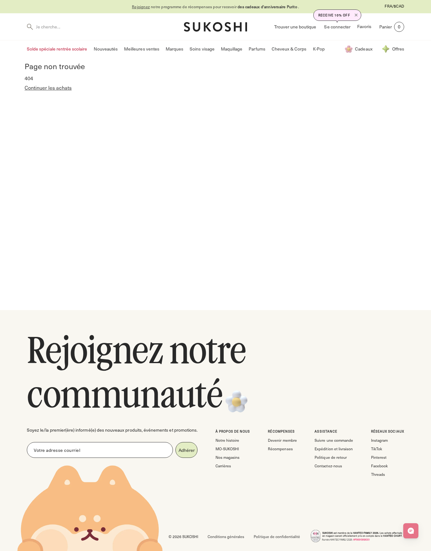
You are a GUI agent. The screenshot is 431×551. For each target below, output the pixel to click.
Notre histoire (227, 440)
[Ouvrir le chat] (410, 530)
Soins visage (202, 48)
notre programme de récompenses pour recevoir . (215, 6)
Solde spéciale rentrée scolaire (57, 48)
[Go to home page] (215, 27)
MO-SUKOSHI (227, 449)
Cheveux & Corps (289, 48)
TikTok (376, 449)
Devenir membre (282, 440)
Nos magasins (227, 457)
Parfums (257, 48)
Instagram (379, 440)
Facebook (379, 466)
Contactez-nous (328, 466)
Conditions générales (226, 536)
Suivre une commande (334, 440)
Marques (174, 48)
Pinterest (379, 457)
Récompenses (280, 449)
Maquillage (232, 48)
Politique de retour (330, 457)
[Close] (356, 15)
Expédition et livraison (333, 449)
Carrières (223, 466)
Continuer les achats (48, 87)
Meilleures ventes (141, 48)
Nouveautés (106, 48)
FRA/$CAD (394, 6)
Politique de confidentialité (277, 536)
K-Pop (319, 48)
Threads (378, 474)
